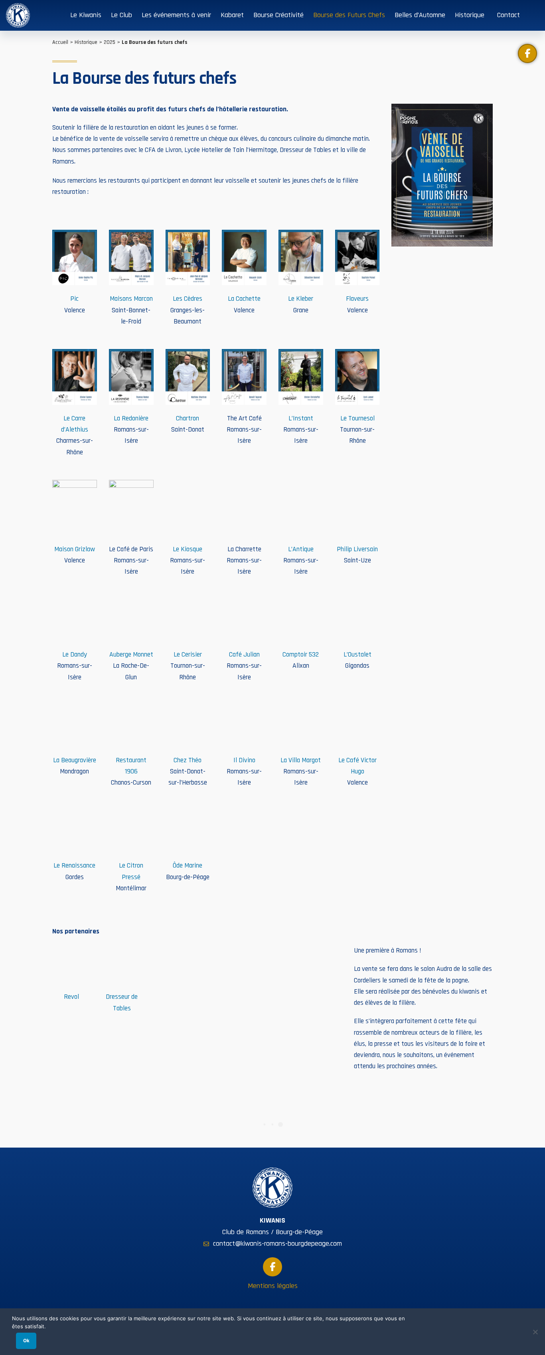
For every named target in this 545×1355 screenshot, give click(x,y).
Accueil (60, 42)
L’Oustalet (357, 654)
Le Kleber (300, 298)
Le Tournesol (357, 418)
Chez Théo (187, 760)
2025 (109, 42)
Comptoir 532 (300, 654)
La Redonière (131, 418)
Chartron (187, 418)
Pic (74, 298)
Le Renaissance (74, 865)
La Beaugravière (74, 760)
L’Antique (301, 549)
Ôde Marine (187, 865)
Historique (86, 42)
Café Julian (244, 654)
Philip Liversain (357, 549)
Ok (26, 1340)
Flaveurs (357, 298)
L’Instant (300, 418)
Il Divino (244, 760)
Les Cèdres (187, 298)
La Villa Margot (300, 760)
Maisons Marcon (131, 298)
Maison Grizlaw (74, 549)
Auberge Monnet (131, 654)
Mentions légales (273, 1285)
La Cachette (244, 298)
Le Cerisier (188, 654)
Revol (71, 996)
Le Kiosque (187, 549)
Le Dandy (74, 654)
